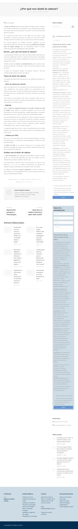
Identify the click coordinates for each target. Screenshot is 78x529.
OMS (10, 108)
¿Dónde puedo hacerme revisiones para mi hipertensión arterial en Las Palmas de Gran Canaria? (40, 257)
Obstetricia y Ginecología (28, 504)
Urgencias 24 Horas (27, 497)
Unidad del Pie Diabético (28, 503)
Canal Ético (44, 514)
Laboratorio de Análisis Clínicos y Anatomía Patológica (28, 508)
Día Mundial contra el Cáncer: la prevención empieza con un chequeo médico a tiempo (17, 235)
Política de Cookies (64, 501)
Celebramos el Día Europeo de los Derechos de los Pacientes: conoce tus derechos (18, 276)
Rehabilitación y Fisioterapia (29, 516)
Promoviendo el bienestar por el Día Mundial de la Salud (40, 274)
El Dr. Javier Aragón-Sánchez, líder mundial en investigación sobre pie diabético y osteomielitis (40, 235)
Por (24, 179)
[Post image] (8, 230)
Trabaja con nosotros (46, 512)
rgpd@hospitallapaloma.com (60, 89)
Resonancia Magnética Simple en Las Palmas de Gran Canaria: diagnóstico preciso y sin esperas (18, 257)
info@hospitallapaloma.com (48, 508)
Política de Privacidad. (66, 185)
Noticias (15, 179)
